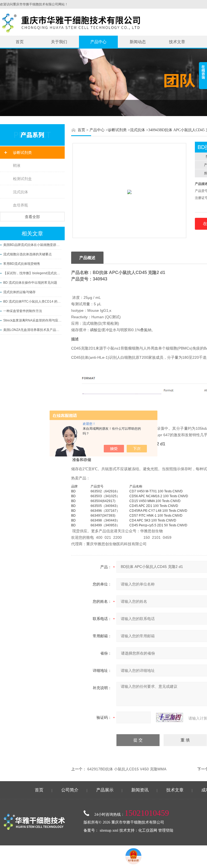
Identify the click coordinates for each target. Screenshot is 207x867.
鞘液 (16, 165)
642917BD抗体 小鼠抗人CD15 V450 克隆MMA (126, 769)
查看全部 (32, 217)
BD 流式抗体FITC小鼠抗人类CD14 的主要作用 (32, 301)
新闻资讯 (140, 790)
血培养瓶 (20, 205)
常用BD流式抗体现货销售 (21, 264)
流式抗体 (20, 192)
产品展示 (104, 790)
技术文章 (177, 41)
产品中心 (98, 41)
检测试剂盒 (22, 179)
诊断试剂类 (22, 152)
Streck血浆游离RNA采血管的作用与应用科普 (32, 320)
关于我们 (59, 41)
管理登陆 (165, 830)
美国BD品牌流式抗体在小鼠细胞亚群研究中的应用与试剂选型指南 (32, 245)
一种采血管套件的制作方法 (22, 311)
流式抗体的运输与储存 (19, 292)
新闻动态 (138, 41)
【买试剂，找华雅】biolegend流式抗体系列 (32, 273)
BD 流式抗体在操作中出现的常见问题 (30, 283)
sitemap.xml (109, 830)
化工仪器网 (147, 830)
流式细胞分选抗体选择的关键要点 (27, 254)
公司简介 (69, 790)
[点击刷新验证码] (169, 717)
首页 (20, 41)
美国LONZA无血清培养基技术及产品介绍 (32, 330)
